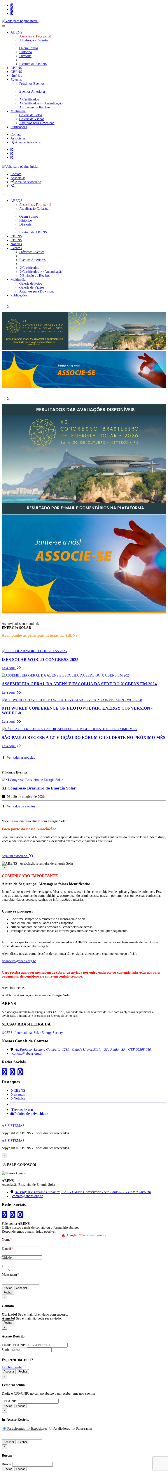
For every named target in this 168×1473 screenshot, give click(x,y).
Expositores (39, 1428)
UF (4, 1266)
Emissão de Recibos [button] (35, 107)
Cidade (7, 1257)
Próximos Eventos (31, 83)
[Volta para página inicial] (20, 21)
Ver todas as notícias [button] (20, 757)
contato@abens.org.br (27, 1053)
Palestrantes (83, 1428)
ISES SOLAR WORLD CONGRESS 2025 (40, 659)
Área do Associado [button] (27, 142)
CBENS (16, 72)
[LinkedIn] (11, 5)
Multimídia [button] (18, 111)
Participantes (16, 1428)
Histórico (25, 52)
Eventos (19, 1094)
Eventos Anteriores (32, 91)
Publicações (18, 127)
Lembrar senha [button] (12, 1367)
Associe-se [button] (17, 138)
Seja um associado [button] (15, 856)
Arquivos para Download (36, 123)
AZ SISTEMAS (13, 1126)
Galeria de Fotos (30, 115)
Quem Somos (28, 48)
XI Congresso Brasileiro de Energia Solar (39, 788)
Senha (6, 1349)
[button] (13, 186)
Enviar (8, 1288)
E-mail (7, 1249)
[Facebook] (11, 13)
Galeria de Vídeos (31, 119)
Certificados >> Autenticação (42, 103)
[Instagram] (11, 9)
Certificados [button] (30, 99)
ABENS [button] (16, 32)
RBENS (16, 68)
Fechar (8, 1292)
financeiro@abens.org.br (19, 961)
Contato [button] (15, 134)
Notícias (16, 76)
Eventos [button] (16, 79)
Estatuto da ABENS (33, 64)
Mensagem (10, 1274)
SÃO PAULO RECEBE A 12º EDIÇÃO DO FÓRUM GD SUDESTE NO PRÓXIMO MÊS (83, 737)
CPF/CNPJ (9, 1401)
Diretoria (25, 56)
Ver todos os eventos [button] (20, 806)
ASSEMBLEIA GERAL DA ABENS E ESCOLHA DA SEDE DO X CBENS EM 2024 (79, 684)
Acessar (9, 1371)
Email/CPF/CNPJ (14, 1345)
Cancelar (21, 1288)
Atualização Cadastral (34, 40)
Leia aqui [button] (9, 668)
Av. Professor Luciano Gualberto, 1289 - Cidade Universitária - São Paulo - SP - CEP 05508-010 (83, 1049)
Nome (7, 1239)
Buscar (6, 1464)
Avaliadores (62, 1428)
